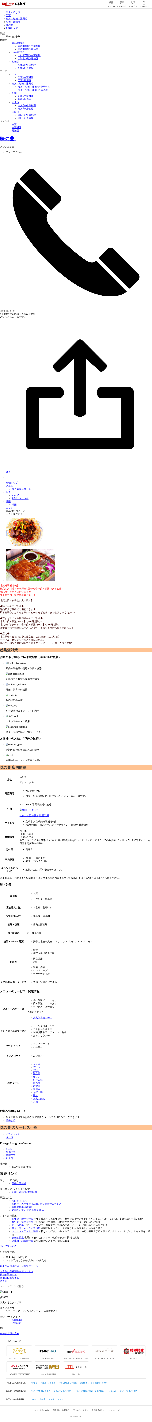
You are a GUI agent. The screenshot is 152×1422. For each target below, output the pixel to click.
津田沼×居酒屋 (25, 118)
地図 (8, 501)
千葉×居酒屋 (24, 80)
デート (36, 1067)
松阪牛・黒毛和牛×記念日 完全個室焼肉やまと (36, 1204)
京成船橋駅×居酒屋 (28, 49)
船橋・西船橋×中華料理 (24, 1192)
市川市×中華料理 (27, 105)
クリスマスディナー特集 (25, 1231)
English (9, 1149)
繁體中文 (10, 1155)
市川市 (15, 102)
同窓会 (36, 1083)
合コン (36, 1076)
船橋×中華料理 (25, 96)
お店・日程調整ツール (19, 1266)
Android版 (17, 1319)
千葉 (8, 15)
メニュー (10, 486)
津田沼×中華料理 (27, 115)
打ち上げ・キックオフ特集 (26, 1228)
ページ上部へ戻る (9, 1333)
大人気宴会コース (21, 489)
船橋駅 (15, 61)
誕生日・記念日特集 (22, 1240)
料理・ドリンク (20, 498)
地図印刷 (44, 815)
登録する (10, 1120)
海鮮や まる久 (19, 1200)
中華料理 (16, 127)
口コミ (9, 508)
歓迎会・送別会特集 (22, 1222)
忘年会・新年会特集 (22, 1219)
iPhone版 (16, 1323)
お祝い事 (38, 1092)
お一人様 (38, 1080)
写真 (8, 492)
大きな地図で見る (29, 815)
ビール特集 (18, 1225)
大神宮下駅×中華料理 (29, 55)
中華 (14, 124)
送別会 (36, 1089)
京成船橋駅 (18, 43)
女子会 (36, 1064)
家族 (35, 1095)
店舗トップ (12, 482)
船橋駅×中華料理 (27, 65)
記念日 (36, 1073)
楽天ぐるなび (13, 12)
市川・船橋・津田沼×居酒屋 (33, 90)
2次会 (36, 1070)
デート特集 (18, 1237)
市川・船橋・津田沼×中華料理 (34, 86)
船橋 (14, 93)
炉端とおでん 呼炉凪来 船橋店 (28, 1210)
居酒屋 (15, 130)
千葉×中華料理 (25, 77)
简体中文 (10, 1152)
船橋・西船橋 (13, 21)
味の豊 (9, 25)
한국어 (9, 1158)
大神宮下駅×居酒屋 (28, 58)
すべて (15, 495)
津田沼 (15, 112)
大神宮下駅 (18, 52)
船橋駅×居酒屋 (25, 68)
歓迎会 (36, 1086)
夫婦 (35, 1101)
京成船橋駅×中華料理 (29, 46)
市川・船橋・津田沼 (16, 18)
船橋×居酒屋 (24, 99)
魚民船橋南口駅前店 (22, 1207)
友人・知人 (39, 1098)
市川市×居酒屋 (25, 108)
